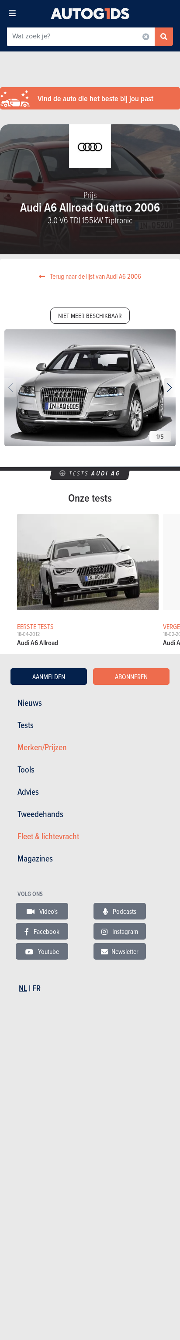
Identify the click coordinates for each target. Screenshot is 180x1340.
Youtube (48, 951)
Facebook (45, 931)
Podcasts (123, 911)
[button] (170, 387)
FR (36, 988)
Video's (48, 911)
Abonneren (131, 676)
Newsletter (124, 951)
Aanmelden (48, 676)
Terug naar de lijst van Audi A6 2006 (94, 276)
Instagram (124, 931)
